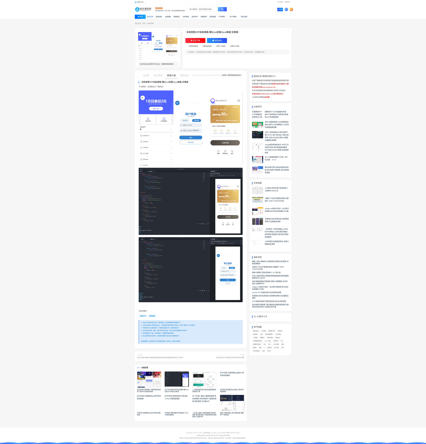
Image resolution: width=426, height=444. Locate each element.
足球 (263, 351)
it (264, 347)
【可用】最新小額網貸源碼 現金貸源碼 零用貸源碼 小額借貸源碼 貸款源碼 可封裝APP (204, 415)
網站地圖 (226, 435)
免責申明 (210, 435)
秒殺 (282, 347)
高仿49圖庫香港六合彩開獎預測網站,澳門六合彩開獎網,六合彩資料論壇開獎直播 (277, 124)
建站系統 (276, 341)
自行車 (269, 351)
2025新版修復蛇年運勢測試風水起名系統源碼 (269, 301)
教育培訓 (280, 331)
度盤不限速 (270, 337)
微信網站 (255, 334)
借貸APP (143, 316)
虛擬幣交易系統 (257, 344)
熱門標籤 (280, 2)
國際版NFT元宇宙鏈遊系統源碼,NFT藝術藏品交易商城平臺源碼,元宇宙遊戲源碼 (276, 114)
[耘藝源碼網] (144, 9)
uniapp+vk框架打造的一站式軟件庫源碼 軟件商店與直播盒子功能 (270, 288)
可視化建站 (278, 334)
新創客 (254, 347)
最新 (282, 344)
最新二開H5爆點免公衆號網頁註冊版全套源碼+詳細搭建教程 (270, 263)
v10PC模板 (276, 344)
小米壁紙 (255, 337)
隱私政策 (201, 435)
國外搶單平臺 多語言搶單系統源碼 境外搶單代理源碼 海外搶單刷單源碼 (277, 170)
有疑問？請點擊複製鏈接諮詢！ (232, 75)
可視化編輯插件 (269, 334)
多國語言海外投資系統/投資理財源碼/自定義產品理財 (270, 297)
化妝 (264, 344)
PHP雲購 (263, 331)
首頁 (141, 17)
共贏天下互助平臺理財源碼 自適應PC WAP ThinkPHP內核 (268, 268)
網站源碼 (150, 23)
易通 (260, 347)
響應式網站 (256, 331)
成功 (269, 344)
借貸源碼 (152, 316)
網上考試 (276, 347)
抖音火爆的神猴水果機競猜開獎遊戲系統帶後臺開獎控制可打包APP (160, 357)
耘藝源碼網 (144, 341)
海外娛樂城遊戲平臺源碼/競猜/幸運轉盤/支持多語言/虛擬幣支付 (270, 282)
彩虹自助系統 (256, 351)
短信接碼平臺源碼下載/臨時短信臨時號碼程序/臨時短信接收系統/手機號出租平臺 (270, 306)
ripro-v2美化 (268, 341)
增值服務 (287, 2)
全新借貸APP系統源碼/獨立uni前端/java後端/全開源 (164, 341)
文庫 (261, 334)
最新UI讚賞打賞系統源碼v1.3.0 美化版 (266, 272)
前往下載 (196, 40)
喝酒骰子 (262, 337)
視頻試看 (269, 347)
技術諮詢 (218, 40)
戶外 (282, 341)
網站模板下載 (271, 331)
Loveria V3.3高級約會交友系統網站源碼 (266, 292)
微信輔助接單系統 (257, 341)
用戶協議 (218, 435)
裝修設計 (277, 337)
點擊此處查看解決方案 (280, 84)
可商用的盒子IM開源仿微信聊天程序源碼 (230, 357)
